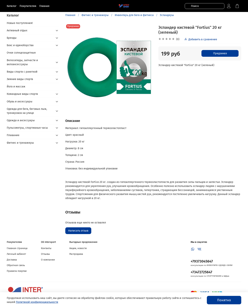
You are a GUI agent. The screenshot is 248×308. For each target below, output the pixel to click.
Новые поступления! (20, 23)
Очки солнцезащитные (21, 52)
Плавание (13, 135)
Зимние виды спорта (20, 79)
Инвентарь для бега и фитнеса (134, 15)
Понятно (224, 300)
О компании (48, 259)
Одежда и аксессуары (21, 120)
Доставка (12, 259)
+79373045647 (202, 261)
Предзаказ (220, 53)
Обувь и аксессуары (19, 101)
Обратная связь (16, 265)
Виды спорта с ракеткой (22, 71)
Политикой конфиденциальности (37, 302)
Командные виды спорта (22, 93)
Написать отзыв (78, 230)
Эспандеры (167, 15)
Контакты (46, 248)
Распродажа (76, 254)
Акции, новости (78, 248)
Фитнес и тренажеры (95, 15)
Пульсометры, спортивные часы (27, 127)
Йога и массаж (16, 86)
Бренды (12, 37)
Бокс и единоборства (20, 45)
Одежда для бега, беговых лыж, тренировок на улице (27, 111)
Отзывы (45, 254)
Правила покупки (17, 271)
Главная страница (17, 248)
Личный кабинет (16, 254)
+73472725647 (201, 272)
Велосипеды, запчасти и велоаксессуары (22, 62)
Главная (70, 15)
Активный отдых (17, 30)
